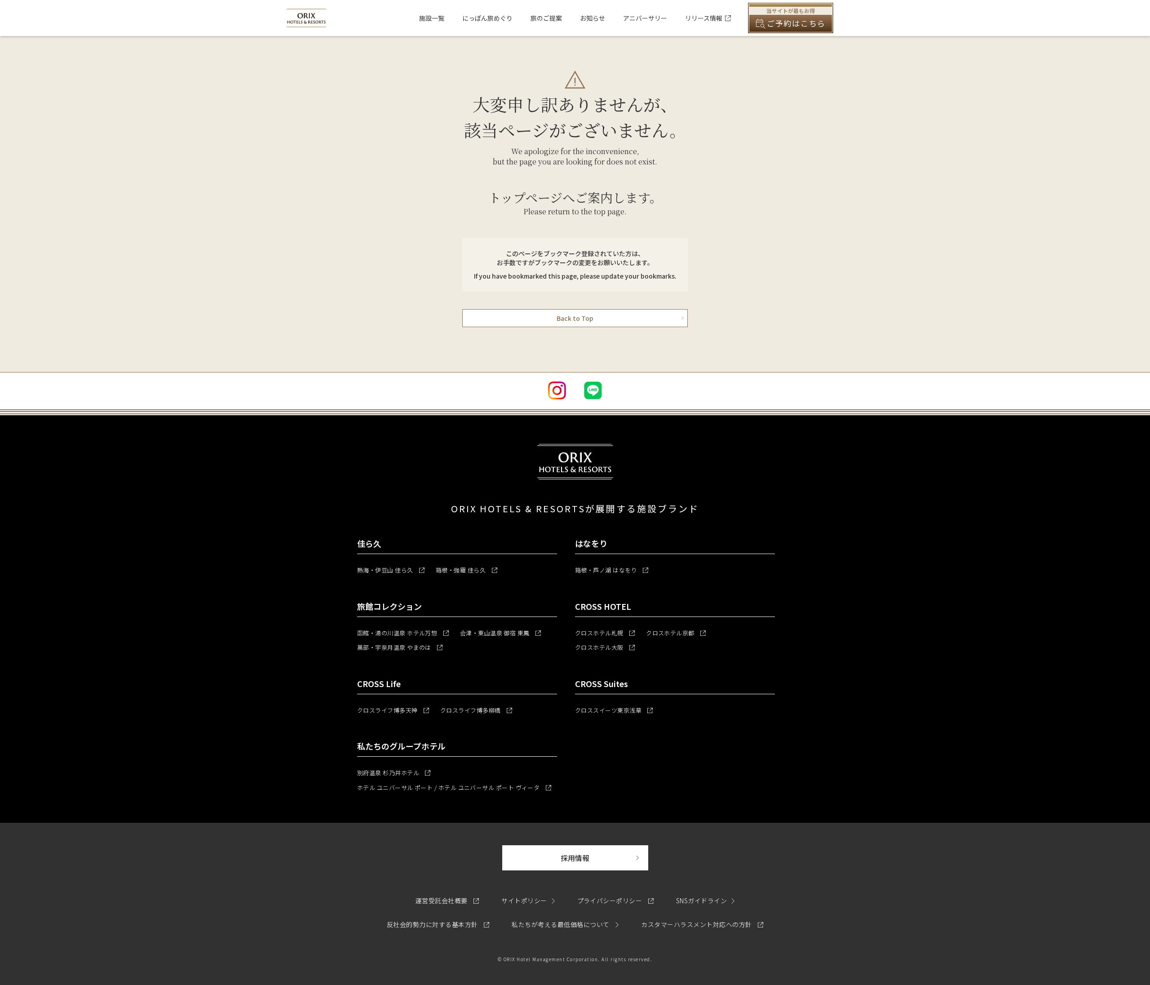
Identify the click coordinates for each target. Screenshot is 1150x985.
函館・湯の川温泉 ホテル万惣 (403, 633)
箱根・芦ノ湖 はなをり (611, 570)
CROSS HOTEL (603, 606)
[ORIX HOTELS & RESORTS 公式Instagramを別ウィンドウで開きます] (557, 390)
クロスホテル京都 (676, 633)
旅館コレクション (389, 606)
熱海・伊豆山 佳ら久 (391, 570)
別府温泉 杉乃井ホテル (393, 772)
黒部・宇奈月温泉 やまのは (399, 647)
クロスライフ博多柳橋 (476, 710)
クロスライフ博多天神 (393, 710)
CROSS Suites (601, 683)
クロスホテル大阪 (605, 647)
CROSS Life (379, 683)
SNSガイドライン (701, 900)
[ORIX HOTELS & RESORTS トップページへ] (306, 22)
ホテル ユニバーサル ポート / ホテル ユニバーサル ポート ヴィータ (454, 787)
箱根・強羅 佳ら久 (466, 570)
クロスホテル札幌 (605, 633)
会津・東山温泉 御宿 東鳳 (500, 633)
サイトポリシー (524, 900)
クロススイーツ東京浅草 (614, 710)
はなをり (591, 543)
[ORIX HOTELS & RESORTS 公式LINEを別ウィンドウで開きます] (593, 390)
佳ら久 (369, 543)
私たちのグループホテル (401, 746)
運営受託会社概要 (447, 900)
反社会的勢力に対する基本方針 (438, 924)
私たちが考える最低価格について (561, 924)
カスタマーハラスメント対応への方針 (702, 924)
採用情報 (604, 857)
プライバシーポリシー (615, 900)
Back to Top (575, 318)
